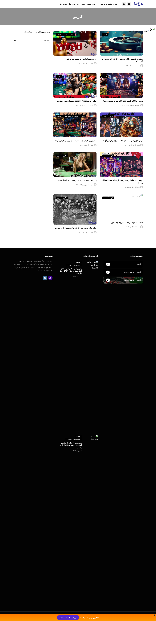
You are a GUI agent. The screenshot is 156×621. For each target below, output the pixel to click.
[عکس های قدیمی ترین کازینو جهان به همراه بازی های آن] (75, 209)
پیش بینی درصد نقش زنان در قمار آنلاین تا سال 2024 (77, 180)
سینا (138, 65)
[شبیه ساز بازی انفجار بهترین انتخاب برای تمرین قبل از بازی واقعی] (92, 520)
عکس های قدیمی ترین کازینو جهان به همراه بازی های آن (76, 228)
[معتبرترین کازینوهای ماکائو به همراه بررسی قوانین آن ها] (75, 124)
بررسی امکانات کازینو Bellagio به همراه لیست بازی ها (123, 101)
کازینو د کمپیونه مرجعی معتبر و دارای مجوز (127, 222)
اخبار (105, 116)
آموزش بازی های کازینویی (71, 116)
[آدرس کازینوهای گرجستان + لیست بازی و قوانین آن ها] (121, 124)
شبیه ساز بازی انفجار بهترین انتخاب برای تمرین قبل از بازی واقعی (71, 445)
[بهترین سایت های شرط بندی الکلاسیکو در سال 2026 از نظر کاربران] (92, 346)
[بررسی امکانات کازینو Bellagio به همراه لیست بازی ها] (121, 85)
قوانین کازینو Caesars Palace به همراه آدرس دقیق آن (77, 101)
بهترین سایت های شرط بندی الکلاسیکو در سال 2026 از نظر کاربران (70, 271)
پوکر (66, 34)
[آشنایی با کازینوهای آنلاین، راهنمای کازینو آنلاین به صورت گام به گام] (121, 43)
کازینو (105, 34)
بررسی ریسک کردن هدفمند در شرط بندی (81, 59)
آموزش (59, 34)
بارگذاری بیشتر (137, 241)
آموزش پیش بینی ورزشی (73, 265)
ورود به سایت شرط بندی (68, 617)
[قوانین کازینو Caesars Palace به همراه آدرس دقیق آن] (75, 85)
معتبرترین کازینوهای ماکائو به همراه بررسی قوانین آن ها (76, 141)
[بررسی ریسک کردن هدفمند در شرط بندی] (75, 43)
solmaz (137, 105)
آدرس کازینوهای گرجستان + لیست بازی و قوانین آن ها (123, 141)
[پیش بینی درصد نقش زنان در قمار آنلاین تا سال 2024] (75, 164)
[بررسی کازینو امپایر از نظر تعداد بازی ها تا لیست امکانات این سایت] (121, 164)
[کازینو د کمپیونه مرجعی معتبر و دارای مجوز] (121, 206)
